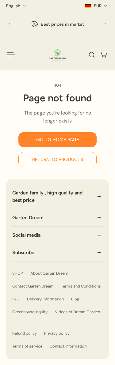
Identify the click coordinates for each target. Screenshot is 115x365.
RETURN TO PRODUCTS (57, 159)
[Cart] (104, 55)
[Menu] (11, 55)
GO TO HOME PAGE (57, 140)
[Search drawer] (92, 55)
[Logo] (57, 54)
